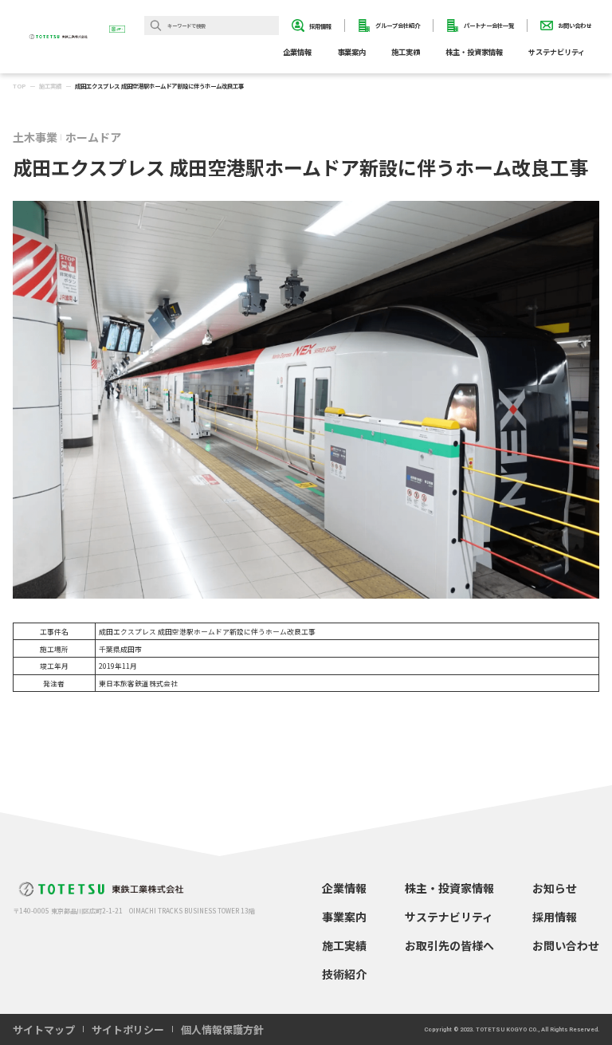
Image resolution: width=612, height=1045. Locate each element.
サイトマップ (44, 1029)
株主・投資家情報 (449, 888)
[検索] (155, 25)
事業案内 (344, 917)
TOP (19, 85)
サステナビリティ (449, 917)
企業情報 (344, 888)
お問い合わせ (565, 945)
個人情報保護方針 (222, 1029)
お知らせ (554, 888)
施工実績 (405, 51)
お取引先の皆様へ (449, 945)
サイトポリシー (128, 1029)
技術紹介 (344, 974)
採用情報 (554, 917)
